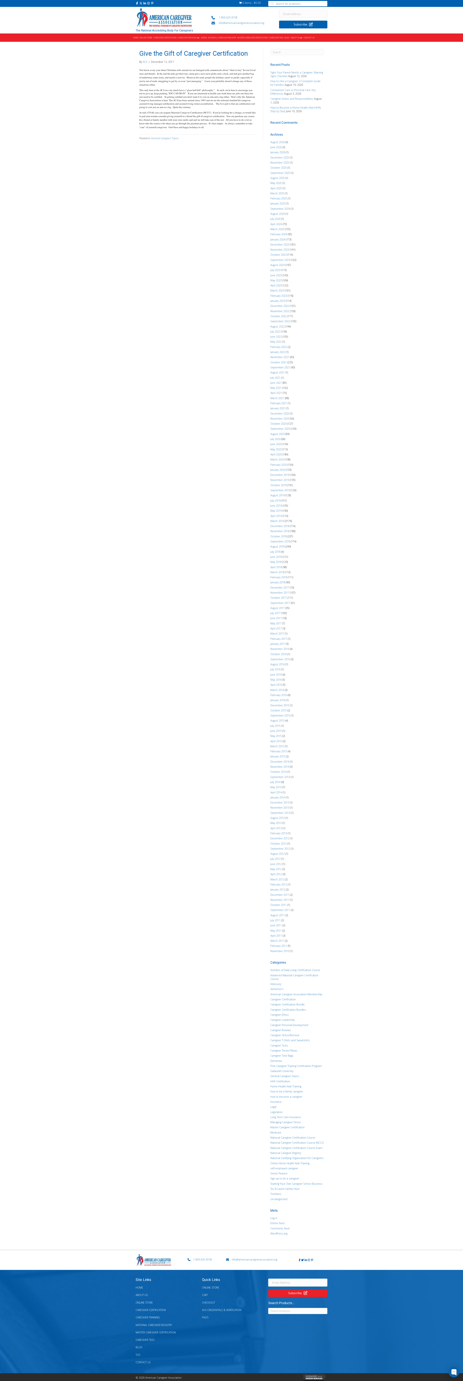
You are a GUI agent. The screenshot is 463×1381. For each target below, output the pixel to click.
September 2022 (280, 321)
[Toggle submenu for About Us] (301, 38)
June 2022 (276, 336)
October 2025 (278, 167)
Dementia (276, 1061)
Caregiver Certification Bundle (287, 1004)
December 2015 (279, 705)
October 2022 (278, 316)
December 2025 (279, 157)
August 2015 (277, 720)
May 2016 (276, 679)
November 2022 (279, 311)
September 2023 (280, 260)
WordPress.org (278, 1233)
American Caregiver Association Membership (296, 994)
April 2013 (276, 828)
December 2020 (279, 413)
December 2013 (279, 802)
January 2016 (277, 700)
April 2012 (276, 874)
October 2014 (278, 771)
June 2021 (276, 382)
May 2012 (276, 869)
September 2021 (280, 367)
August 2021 (277, 372)
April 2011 (276, 935)
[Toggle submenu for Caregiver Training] (198, 38)
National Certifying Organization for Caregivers (297, 1158)
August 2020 (277, 434)
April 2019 (276, 516)
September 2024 (280, 208)
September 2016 (280, 659)
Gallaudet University (281, 1071)
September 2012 (280, 848)
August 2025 (277, 178)
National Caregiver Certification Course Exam (296, 1148)
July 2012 (275, 858)
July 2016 (275, 669)
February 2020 (278, 464)
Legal (273, 1107)
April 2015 (276, 741)
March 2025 (277, 193)
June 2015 (276, 731)
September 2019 (280, 490)
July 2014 (275, 782)
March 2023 (277, 290)
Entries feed (277, 1223)
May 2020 (276, 449)
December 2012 (279, 838)
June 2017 (276, 618)
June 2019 (276, 505)
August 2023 (277, 265)
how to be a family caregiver (286, 1091)
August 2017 (277, 608)
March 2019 (277, 521)
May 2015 (276, 736)
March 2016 (277, 690)
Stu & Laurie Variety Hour (285, 1188)
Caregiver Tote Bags (281, 1055)
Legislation (276, 1112)
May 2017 (276, 623)
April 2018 (276, 567)
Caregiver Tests (279, 1045)
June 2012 (276, 864)
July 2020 (275, 439)
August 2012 (277, 853)
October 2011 (278, 905)
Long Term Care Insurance (285, 1117)
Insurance (276, 1101)
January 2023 (277, 301)
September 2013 (280, 813)
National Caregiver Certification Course (292, 1137)
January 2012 (277, 889)
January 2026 (277, 152)
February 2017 (278, 638)
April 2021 (276, 393)
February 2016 (278, 695)
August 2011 (277, 915)
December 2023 (279, 244)
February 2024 (278, 234)
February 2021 (278, 403)
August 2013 (277, 818)
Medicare (275, 1132)
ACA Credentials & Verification (221, 1310)
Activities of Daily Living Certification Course (295, 970)
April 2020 (276, 454)
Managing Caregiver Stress (285, 1122)
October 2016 (278, 654)
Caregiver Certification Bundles (288, 1009)
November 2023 (279, 249)
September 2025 (280, 173)
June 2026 (276, 147)
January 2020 (277, 469)
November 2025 (279, 162)
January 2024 (277, 239)
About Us (142, 1295)
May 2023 (276, 280)
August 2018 (277, 546)
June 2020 (276, 444)
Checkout (208, 1302)
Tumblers (275, 1194)
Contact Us (143, 1362)
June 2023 (276, 275)
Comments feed (279, 1228)
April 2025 (276, 188)
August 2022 (277, 326)
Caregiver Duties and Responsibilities (291, 98)
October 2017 (278, 597)
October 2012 (278, 843)
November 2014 (279, 766)
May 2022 (276, 341)
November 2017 (279, 592)
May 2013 (276, 823)
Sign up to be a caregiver (284, 1178)
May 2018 (276, 562)
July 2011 (275, 920)
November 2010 (279, 951)
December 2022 (279, 306)
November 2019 (279, 480)
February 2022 (278, 347)
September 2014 (280, 777)
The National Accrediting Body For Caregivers (164, 30)
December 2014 (279, 761)
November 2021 (279, 357)
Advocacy (275, 984)
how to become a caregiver (286, 1096)
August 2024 (277, 213)
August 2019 (277, 495)
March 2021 (277, 398)
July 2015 (275, 725)
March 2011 (277, 940)
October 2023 (278, 254)
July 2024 (275, 219)
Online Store (144, 1302)
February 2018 (278, 577)
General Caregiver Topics (165, 138)
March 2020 (277, 459)
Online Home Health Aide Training (289, 1163)
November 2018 (279, 531)
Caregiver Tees (145, 1340)
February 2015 (278, 751)
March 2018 (277, 572)
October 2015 (278, 710)
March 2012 (277, 879)
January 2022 (277, 352)
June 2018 (276, 557)
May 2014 (276, 787)
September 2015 (280, 715)
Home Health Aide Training (285, 1086)
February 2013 (278, 833)
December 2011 (279, 894)
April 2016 (276, 684)
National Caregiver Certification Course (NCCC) (297, 1142)
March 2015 (277, 746)
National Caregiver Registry (285, 1153)
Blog (139, 1347)
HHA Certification (280, 1081)
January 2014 (277, 797)
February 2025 (278, 198)
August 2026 (277, 142)
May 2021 (276, 388)
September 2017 (280, 603)
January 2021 (277, 408)
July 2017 (275, 613)
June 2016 (276, 674)
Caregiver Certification (283, 999)
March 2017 (277, 633)
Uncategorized (278, 1199)
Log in (273, 1218)
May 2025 (276, 183)
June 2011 (276, 925)
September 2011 (280, 910)
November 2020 (279, 418)
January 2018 (277, 582)
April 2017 (276, 628)
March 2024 (277, 229)
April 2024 (276, 224)
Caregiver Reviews (280, 1030)
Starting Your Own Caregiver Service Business (296, 1183)
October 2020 (278, 423)
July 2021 (275, 377)
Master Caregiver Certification (287, 1127)
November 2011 (279, 900)
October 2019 (278, 485)
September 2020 (280, 428)
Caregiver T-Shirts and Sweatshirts (290, 1040)
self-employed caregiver (284, 1168)
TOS (138, 1355)
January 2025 (277, 203)
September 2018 (280, 541)
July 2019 (275, 500)
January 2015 (277, 756)
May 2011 (276, 930)
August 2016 (277, 664)
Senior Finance (278, 1173)
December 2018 (279, 526)
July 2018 (275, 551)
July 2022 (275, 331)
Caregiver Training (148, 1317)
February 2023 (278, 295)
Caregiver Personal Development (289, 1025)
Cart (205, 1295)
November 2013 (279, 807)
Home (139, 1287)
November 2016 (279, 649)
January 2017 (277, 644)
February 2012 (278, 884)
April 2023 (276, 285)
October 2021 (278, 362)
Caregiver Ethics (279, 1014)
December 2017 (279, 587)
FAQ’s (205, 1317)
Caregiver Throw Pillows (283, 1050)
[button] (137, 3)
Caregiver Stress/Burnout (284, 1035)
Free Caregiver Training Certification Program (296, 1066)
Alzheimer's (277, 989)
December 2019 (279, 475)
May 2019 (276, 510)
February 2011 (278, 946)
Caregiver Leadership (282, 1020)
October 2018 (278, 536)
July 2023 (275, 270)
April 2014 (276, 792)
